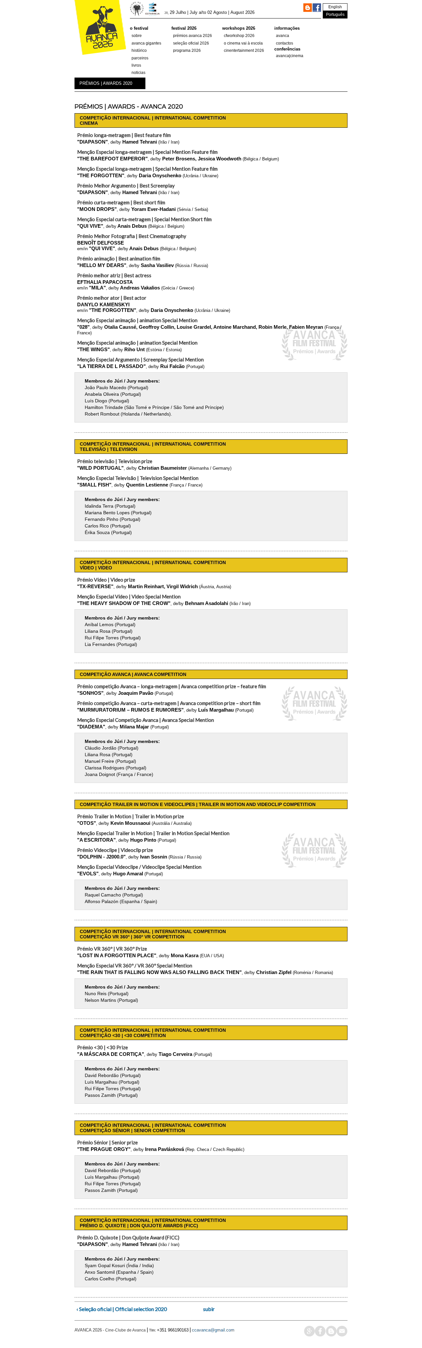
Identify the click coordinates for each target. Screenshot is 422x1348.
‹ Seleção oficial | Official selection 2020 (121, 1309)
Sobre (137, 35)
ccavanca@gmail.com (213, 1330)
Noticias (138, 72)
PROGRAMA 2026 (187, 50)
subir (208, 1309)
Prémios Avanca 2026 (192, 35)
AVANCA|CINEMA (289, 55)
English (335, 7)
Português (335, 14)
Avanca (282, 35)
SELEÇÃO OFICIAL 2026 (191, 43)
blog (331, 1331)
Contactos (284, 43)
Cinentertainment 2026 (244, 50)
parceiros (140, 58)
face (320, 1331)
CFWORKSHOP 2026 (239, 35)
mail (342, 1331)
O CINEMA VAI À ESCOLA (243, 43)
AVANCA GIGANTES (146, 43)
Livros (136, 65)
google (309, 1331)
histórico (139, 50)
